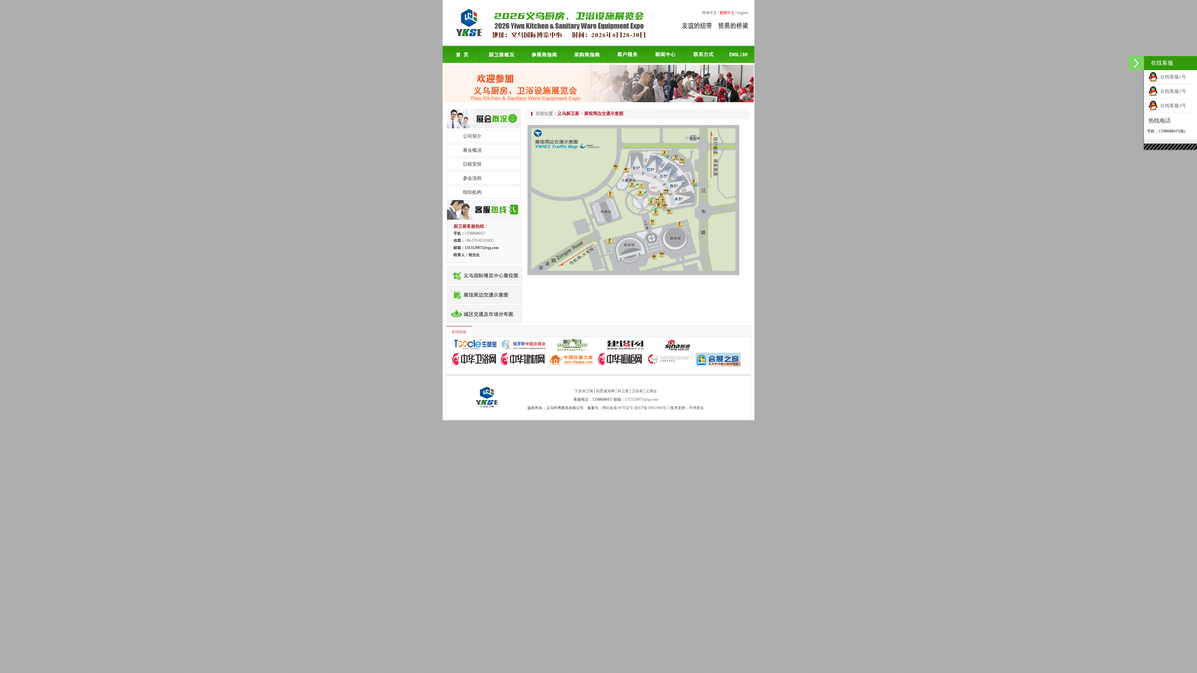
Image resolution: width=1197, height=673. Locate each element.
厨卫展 (623, 391)
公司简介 (472, 136)
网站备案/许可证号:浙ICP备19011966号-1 (635, 408)
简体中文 (709, 13)
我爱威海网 (605, 391)
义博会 (651, 391)
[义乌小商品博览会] (484, 267)
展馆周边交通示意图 (603, 113)
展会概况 (472, 150)
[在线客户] (1136, 63)
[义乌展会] (484, 286)
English (742, 13)
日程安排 (472, 164)
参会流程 (472, 178)
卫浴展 (637, 391)
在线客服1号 (1172, 76)
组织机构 (472, 192)
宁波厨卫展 (583, 391)
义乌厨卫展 (568, 113)
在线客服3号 (1172, 105)
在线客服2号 (1172, 91)
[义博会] (484, 305)
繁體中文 (726, 13)
